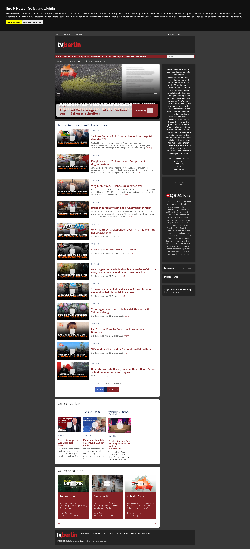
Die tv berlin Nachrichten (96, 61)
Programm (84, 56)
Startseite (61, 61)
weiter (115, 389)
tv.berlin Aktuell (70, 56)
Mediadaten (141, 56)
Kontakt (96, 533)
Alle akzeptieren (14, 22)
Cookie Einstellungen (141, 533)
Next (155, 92)
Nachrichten (75, 61)
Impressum (108, 533)
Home (58, 56)
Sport (108, 56)
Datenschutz (122, 533)
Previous (58, 92)
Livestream (129, 56)
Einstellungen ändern (32, 22)
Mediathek (95, 56)
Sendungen (118, 56)
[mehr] (149, 148)
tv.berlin (85, 533)
